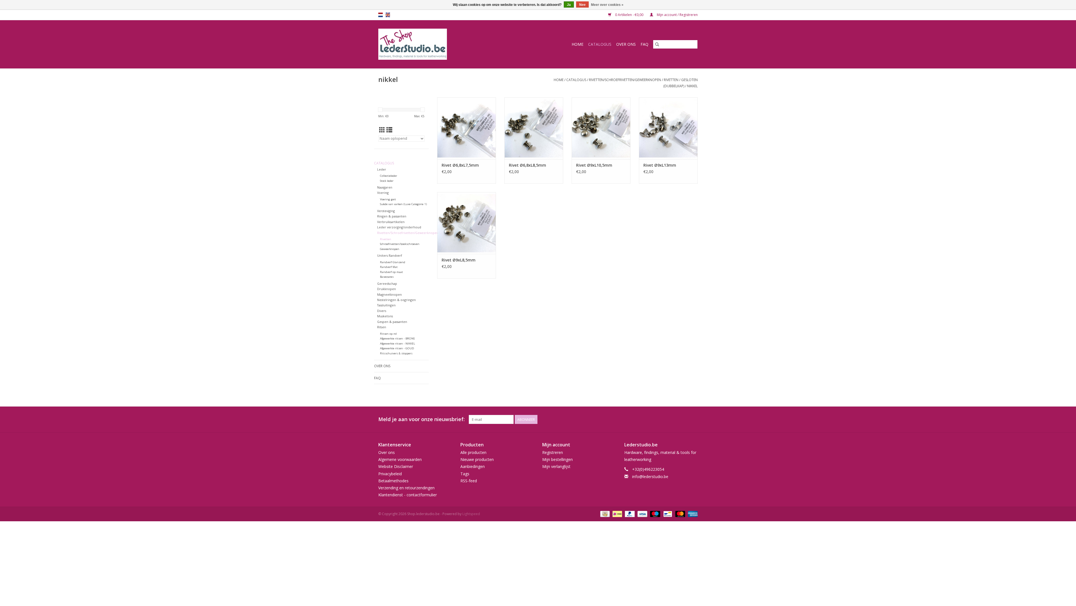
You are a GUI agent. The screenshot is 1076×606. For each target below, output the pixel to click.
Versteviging (386, 211)
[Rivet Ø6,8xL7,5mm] (466, 128)
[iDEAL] (617, 513)
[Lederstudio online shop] (434, 44)
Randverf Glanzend (392, 262)
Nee (582, 5)
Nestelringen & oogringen (396, 300)
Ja (569, 5)
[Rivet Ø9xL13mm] (668, 128)
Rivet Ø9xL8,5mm (459, 260)
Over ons (626, 44)
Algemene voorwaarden (400, 459)
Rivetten (671, 79)
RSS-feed (468, 480)
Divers (381, 311)
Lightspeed (471, 513)
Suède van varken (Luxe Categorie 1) (403, 204)
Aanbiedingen (472, 466)
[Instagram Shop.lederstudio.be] (693, 419)
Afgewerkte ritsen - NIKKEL (397, 343)
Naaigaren (384, 187)
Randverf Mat (389, 267)
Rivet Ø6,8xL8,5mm (527, 165)
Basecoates (387, 277)
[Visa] (642, 513)
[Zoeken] (657, 44)
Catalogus (599, 44)
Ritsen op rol (388, 334)
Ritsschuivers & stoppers (396, 353)
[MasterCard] (679, 513)
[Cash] (604, 513)
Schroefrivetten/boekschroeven (399, 244)
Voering (383, 192)
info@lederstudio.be (650, 476)
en (388, 15)
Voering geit (388, 199)
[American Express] (692, 513)
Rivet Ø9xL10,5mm (594, 165)
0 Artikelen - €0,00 (629, 14)
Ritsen (381, 327)
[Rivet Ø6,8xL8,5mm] (533, 128)
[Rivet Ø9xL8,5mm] (466, 223)
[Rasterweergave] (382, 130)
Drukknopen (386, 289)
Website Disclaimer (395, 466)
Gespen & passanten (392, 322)
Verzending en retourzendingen (406, 487)
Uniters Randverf (389, 255)
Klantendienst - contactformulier (407, 494)
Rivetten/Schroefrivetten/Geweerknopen (625, 79)
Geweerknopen (389, 249)
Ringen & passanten (391, 216)
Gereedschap (387, 283)
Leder (381, 169)
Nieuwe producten (477, 459)
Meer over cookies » (607, 5)
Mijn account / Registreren (677, 14)
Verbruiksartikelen (391, 222)
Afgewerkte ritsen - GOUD (397, 348)
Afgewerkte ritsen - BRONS (397, 338)
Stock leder (386, 181)
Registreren (552, 452)
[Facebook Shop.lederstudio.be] (683, 419)
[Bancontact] (667, 513)
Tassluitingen (386, 305)
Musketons (385, 316)
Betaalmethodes (393, 480)
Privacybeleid (390, 473)
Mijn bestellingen (557, 459)
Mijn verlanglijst (556, 466)
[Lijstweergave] (389, 130)
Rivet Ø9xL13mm (659, 165)
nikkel (692, 86)
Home (577, 44)
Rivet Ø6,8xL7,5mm (460, 165)
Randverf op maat (391, 272)
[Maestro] (654, 513)
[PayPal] (629, 513)
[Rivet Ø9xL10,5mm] (601, 128)
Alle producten (473, 452)
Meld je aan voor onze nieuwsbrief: (421, 419)
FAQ (644, 44)
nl (380, 15)
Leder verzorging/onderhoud (399, 227)
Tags (464, 473)
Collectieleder (388, 176)
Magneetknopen (389, 294)
